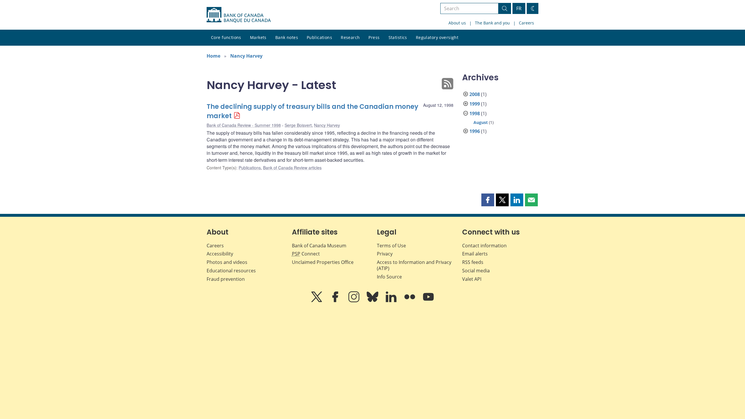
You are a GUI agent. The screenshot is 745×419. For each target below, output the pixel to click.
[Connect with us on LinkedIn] (391, 301)
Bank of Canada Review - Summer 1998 (244, 125)
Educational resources (231, 270)
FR (519, 8)
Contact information (484, 245)
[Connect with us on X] (317, 301)
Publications (319, 37)
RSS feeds (472, 262)
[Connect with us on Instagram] (354, 301)
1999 (474, 104)
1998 (474, 113)
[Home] (239, 15)
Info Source (389, 277)
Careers (526, 23)
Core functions (226, 37)
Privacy (385, 254)
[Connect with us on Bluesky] (373, 301)
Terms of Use (391, 245)
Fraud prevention (226, 279)
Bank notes (286, 37)
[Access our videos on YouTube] (428, 301)
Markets (258, 37)
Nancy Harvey (246, 56)
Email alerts (475, 254)
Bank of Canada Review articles (292, 168)
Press (373, 37)
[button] (487, 199)
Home (213, 56)
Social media (476, 270)
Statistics (398, 37)
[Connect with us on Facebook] (336, 301)
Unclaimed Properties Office (323, 262)
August (480, 122)
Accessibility (220, 254)
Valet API (471, 279)
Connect (306, 254)
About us (457, 23)
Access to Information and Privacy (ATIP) (414, 265)
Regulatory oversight (437, 37)
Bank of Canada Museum (319, 245)
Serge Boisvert (298, 125)
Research (350, 37)
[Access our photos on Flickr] (410, 301)
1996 (474, 131)
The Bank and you (492, 23)
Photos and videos (227, 262)
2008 (474, 94)
